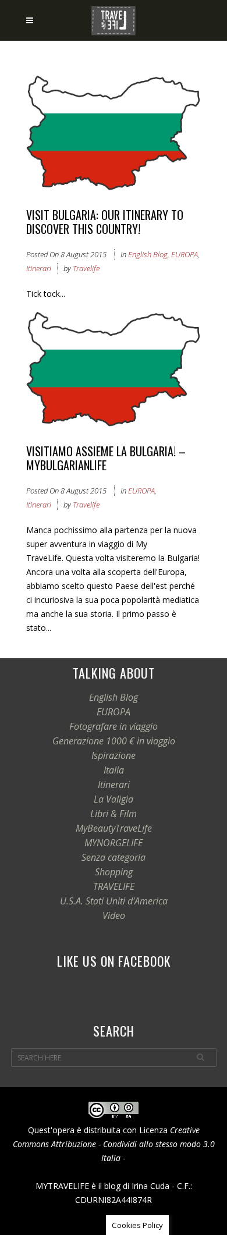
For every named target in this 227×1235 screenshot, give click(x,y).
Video (113, 915)
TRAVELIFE (113, 886)
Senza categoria (113, 857)
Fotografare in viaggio (113, 726)
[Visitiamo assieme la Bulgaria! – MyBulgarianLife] (113, 371)
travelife (86, 268)
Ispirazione (113, 755)
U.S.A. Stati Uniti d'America (114, 901)
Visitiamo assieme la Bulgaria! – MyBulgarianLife (106, 458)
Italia (114, 770)
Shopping (114, 871)
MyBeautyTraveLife (114, 828)
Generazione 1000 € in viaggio (113, 740)
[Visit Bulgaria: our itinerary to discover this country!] (113, 135)
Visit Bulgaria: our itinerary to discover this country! (104, 221)
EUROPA (184, 254)
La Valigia (113, 799)
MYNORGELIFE (113, 842)
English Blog (148, 254)
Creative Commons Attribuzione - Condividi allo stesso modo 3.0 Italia (114, 1143)
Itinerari (38, 268)
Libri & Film (113, 813)
